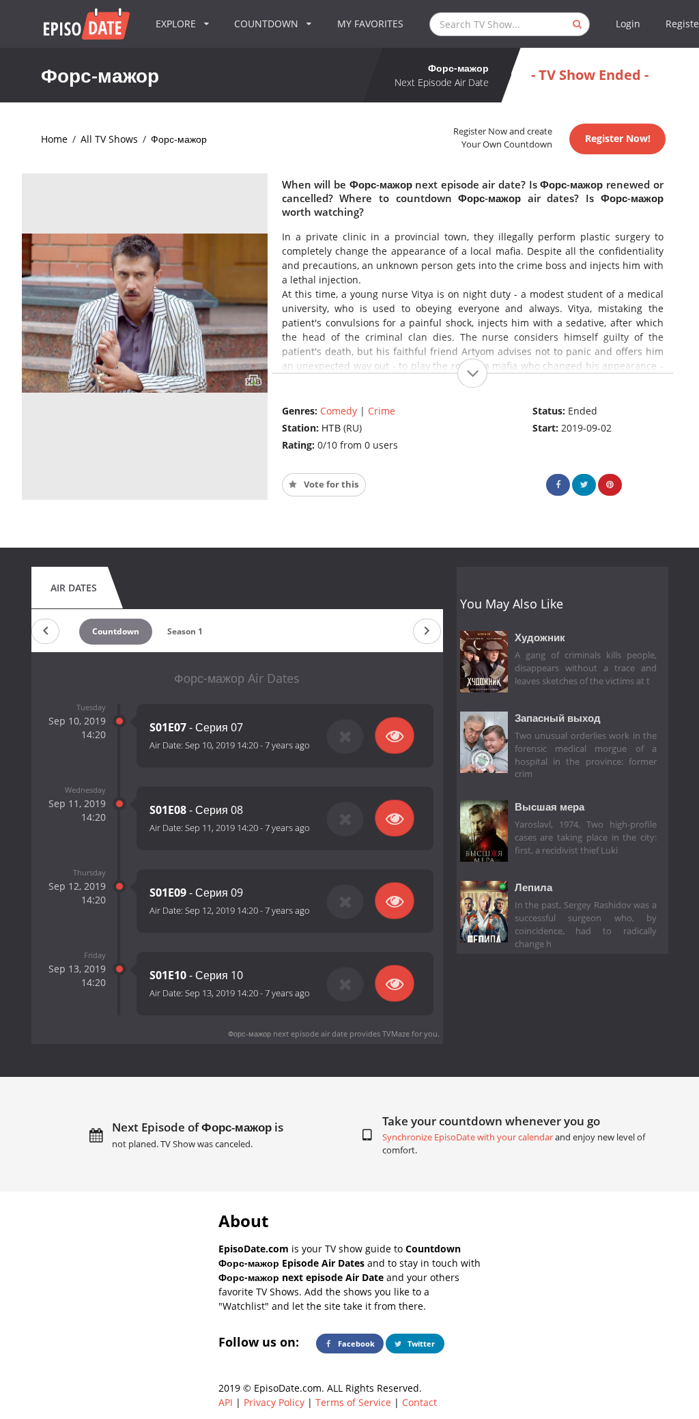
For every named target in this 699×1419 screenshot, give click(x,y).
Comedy (338, 410)
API (225, 1402)
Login (628, 23)
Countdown (115, 631)
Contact (419, 1402)
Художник (540, 637)
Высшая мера (549, 806)
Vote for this (330, 484)
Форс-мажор (179, 138)
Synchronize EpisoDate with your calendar (467, 1137)
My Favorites (370, 23)
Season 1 (185, 631)
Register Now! (618, 138)
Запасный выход (558, 718)
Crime (381, 410)
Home (54, 138)
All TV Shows (109, 138)
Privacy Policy (274, 1402)
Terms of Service (353, 1402)
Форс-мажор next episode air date (287, 1033)
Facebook (355, 1343)
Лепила (533, 887)
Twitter (420, 1343)
